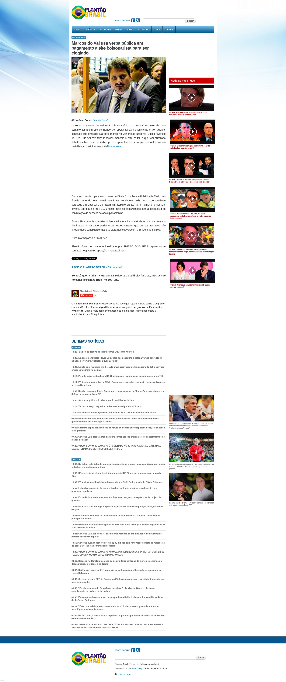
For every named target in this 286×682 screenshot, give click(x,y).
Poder (157, 29)
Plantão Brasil (100, 120)
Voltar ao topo (124, 674)
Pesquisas (144, 29)
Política (169, 29)
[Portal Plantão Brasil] (89, 12)
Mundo (118, 29)
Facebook (133, 20)
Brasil (77, 29)
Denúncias (90, 29)
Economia (105, 29)
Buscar (190, 20)
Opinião (130, 29)
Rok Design (137, 668)
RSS (138, 20)
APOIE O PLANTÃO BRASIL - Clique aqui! (97, 267)
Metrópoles (114, 146)
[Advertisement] (169, 9)
